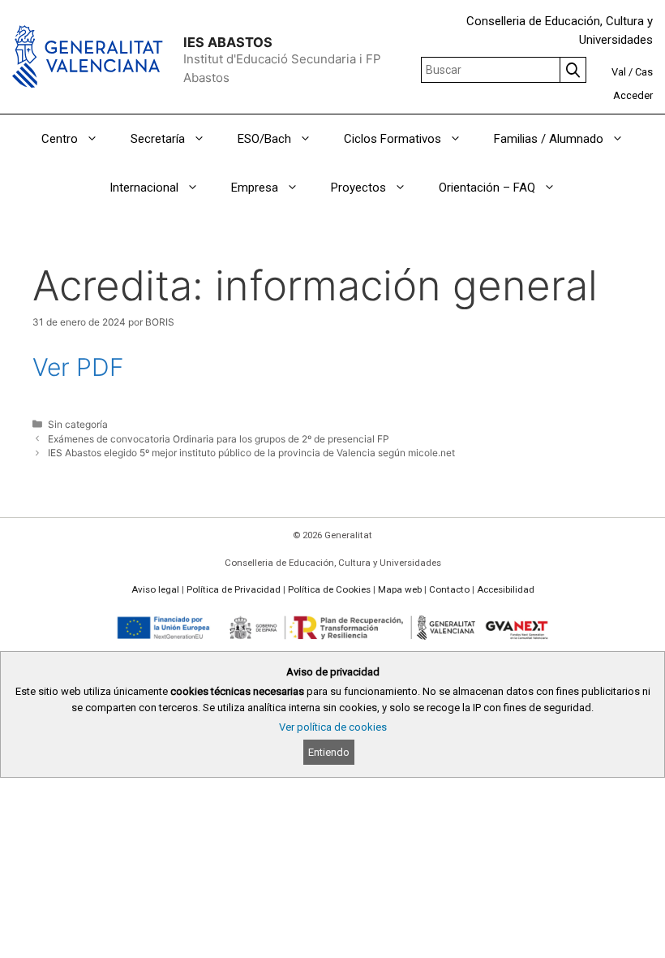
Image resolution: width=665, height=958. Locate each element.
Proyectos (358, 187)
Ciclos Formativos (392, 139)
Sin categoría (78, 424)
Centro (59, 139)
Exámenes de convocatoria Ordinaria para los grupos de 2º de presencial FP (218, 439)
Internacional (143, 187)
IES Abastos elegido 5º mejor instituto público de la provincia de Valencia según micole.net (251, 453)
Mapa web (400, 589)
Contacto (449, 589)
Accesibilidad (505, 589)
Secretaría (158, 139)
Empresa (254, 187)
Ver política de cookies (333, 727)
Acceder (633, 95)
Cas (644, 72)
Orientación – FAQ (487, 187)
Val (618, 72)
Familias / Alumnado (548, 139)
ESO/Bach (264, 139)
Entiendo (329, 752)
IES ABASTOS (227, 42)
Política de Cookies (329, 589)
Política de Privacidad (234, 589)
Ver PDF (78, 367)
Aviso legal (155, 589)
